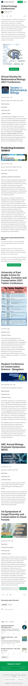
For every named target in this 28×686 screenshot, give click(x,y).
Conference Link (5, 110)
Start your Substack (10, 679)
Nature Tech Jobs (8, 11)
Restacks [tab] (10, 604)
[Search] (25, 621)
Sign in (25, 2)
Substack (7, 683)
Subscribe (20, 2)
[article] (14, 630)
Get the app (20, 679)
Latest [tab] (6, 621)
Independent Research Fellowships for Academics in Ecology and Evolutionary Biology (10, 629)
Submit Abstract (5, 104)
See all (4, 657)
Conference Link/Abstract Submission (10, 177)
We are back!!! (4, 650)
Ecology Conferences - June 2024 (9, 637)
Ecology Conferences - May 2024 (10, 648)
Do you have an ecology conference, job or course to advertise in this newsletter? (10, 641)
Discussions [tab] (11, 621)
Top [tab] (2, 621)
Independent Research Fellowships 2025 (7, 626)
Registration (4, 107)
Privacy (15, 675)
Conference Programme (7, 547)
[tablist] (7, 604)
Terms (19, 675)
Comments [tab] (4, 604)
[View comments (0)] (7, 16)
